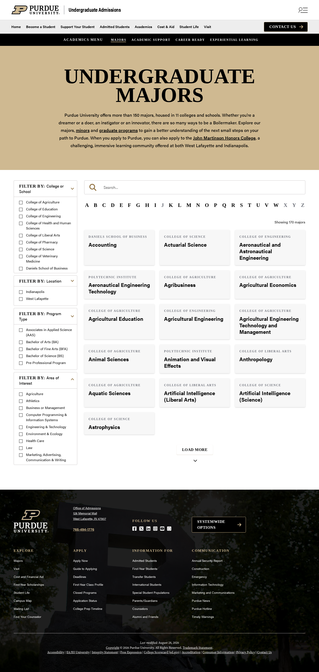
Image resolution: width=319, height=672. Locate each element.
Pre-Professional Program (46, 362)
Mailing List (21, 608)
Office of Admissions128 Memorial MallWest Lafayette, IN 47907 (89, 513)
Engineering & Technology (46, 426)
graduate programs (118, 130)
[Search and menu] (302, 10)
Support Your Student (78, 26)
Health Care (35, 440)
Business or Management (45, 407)
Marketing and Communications (213, 592)
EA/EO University (78, 652)
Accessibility (55, 652)
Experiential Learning (234, 40)
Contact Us (282, 27)
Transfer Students (144, 576)
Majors (118, 40)
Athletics (32, 400)
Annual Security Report (207, 560)
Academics (143, 26)
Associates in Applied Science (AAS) (49, 332)
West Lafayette (37, 298)
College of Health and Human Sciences (48, 225)
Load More (195, 449)
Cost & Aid (165, 26)
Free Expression (131, 652)
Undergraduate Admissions (95, 9)
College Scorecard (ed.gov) (162, 652)
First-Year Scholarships (29, 584)
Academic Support (151, 40)
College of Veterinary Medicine (42, 258)
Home (16, 26)
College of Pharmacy (42, 242)
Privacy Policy (245, 652)
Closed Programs (85, 592)
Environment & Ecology (44, 433)
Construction (200, 568)
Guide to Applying (85, 568)
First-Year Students (144, 568)
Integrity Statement (105, 652)
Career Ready (190, 40)
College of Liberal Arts (43, 235)
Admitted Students (115, 26)
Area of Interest (39, 380)
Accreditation (191, 652)
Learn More (119, 247)
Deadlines (79, 576)
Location (40, 281)
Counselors (140, 608)
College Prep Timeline (87, 608)
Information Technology (208, 584)
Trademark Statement (197, 648)
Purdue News (201, 600)
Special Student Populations (150, 592)
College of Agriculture (42, 202)
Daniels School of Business (47, 268)
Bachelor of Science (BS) (45, 355)
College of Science (40, 248)
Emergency (199, 576)
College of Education (42, 208)
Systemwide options (211, 524)
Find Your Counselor (27, 616)
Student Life (189, 26)
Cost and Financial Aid (29, 576)
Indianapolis (35, 291)
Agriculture (34, 393)
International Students (146, 584)
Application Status (85, 600)
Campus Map (23, 600)
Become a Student (40, 26)
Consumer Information (218, 652)
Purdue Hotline (202, 608)
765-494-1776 (83, 529)
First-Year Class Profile (88, 584)
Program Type (40, 316)
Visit (207, 26)
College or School (41, 188)
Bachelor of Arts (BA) (42, 341)
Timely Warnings (203, 616)
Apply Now (80, 560)
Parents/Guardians (145, 600)
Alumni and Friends (145, 616)
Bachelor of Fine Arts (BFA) (46, 348)
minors (83, 130)
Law (29, 447)
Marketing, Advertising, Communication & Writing (46, 457)
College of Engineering (43, 215)
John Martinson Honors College (224, 138)
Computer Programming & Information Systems (46, 417)
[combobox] (194, 187)
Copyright (112, 648)
